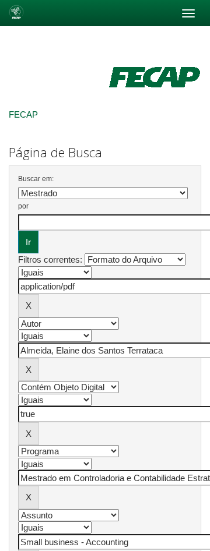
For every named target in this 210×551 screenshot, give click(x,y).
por (23, 206)
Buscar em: (36, 179)
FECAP (23, 114)
